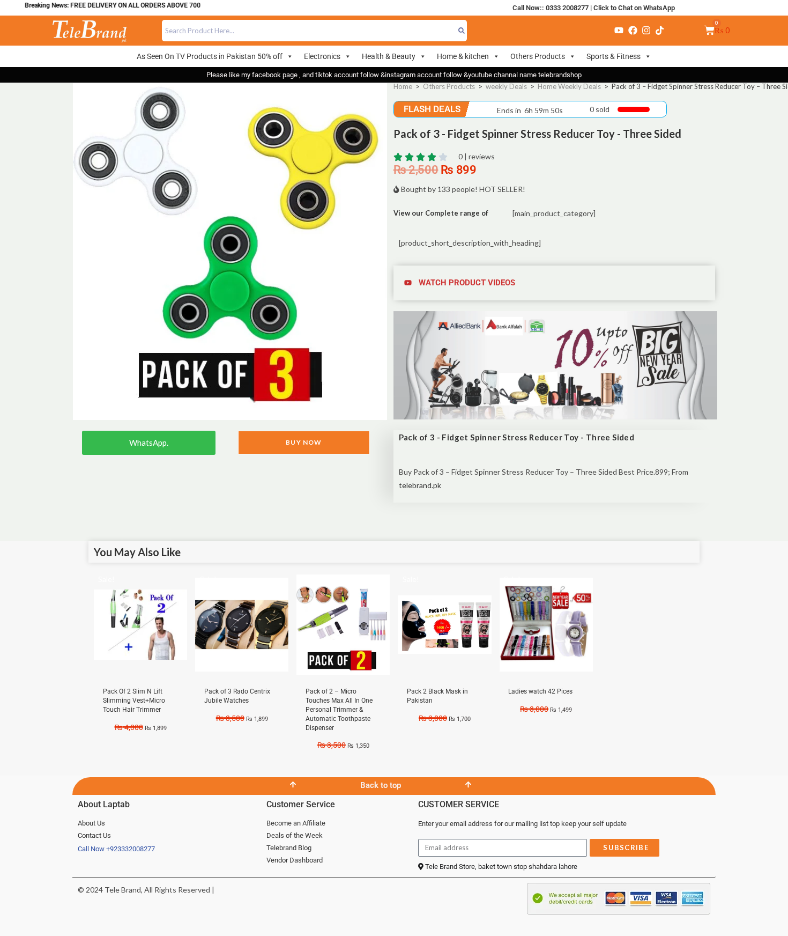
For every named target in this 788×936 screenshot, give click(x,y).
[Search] (462, 30)
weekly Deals (506, 86)
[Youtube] (619, 30)
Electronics (322, 56)
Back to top (380, 785)
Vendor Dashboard (294, 860)
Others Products (537, 56)
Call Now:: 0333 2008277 (550, 8)
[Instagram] (646, 30)
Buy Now (304, 442)
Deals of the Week (294, 835)
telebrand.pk (420, 485)
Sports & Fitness (613, 56)
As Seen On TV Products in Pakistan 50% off (210, 56)
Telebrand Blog (288, 848)
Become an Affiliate (295, 823)
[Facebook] (632, 30)
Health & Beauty (388, 56)
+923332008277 (130, 849)
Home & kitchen (463, 56)
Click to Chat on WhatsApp (634, 8)
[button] (555, 283)
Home (402, 86)
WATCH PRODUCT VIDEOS (467, 283)
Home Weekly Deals (569, 86)
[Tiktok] (660, 30)
